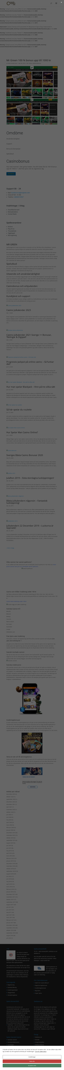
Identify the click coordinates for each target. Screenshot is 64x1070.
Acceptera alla (32, 1065)
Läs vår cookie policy (40, 1051)
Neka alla (32, 1061)
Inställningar (32, 1057)
